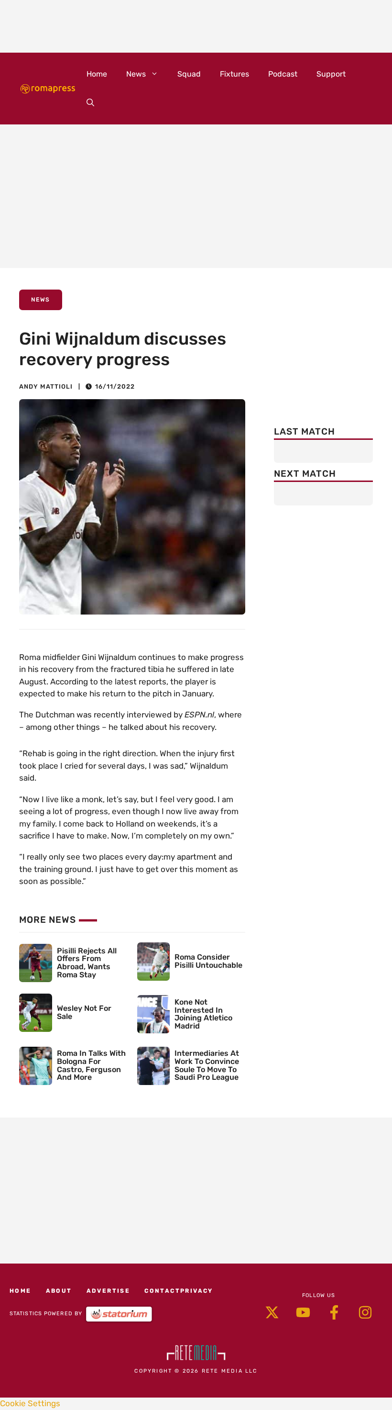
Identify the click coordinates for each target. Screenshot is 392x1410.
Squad (189, 73)
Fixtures (234, 73)
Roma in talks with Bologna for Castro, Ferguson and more (91, 1065)
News (136, 73)
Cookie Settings (30, 1403)
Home (97, 73)
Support (331, 73)
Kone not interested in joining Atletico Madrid (203, 1013)
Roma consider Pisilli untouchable (208, 961)
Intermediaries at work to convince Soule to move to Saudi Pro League (206, 1065)
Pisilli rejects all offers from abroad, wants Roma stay (87, 962)
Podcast (282, 73)
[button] (90, 103)
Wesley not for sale (84, 1012)
